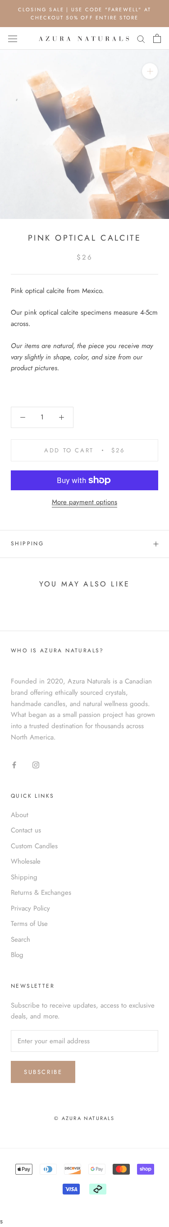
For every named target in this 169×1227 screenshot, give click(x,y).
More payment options (84, 502)
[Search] (141, 38)
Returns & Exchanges (41, 892)
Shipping (27, 543)
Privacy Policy (30, 908)
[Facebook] (14, 764)
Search (20, 939)
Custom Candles (34, 846)
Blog (17, 955)
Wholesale (26, 861)
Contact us (26, 830)
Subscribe (43, 1072)
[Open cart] (157, 38)
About (19, 815)
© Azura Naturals (84, 1118)
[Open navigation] (12, 38)
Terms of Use (29, 924)
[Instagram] (35, 764)
